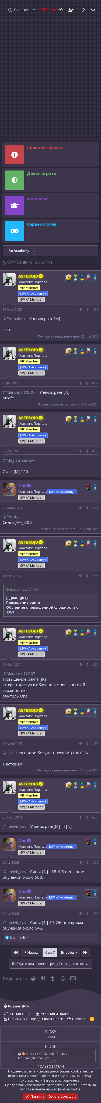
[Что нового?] (83, 9)
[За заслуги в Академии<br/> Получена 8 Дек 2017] (95, 277)
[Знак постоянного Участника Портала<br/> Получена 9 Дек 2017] (88, 277)
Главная (21, 9)
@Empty (11, 516)
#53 (95, 451)
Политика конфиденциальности (35, 1018)
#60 (95, 913)
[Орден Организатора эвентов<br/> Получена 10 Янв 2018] (82, 277)
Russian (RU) (18, 1006)
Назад (32, 952)
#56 (95, 664)
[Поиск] (93, 9)
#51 (95, 309)
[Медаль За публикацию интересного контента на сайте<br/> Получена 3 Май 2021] (75, 277)
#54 (95, 508)
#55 (95, 576)
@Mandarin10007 (19, 392)
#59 (95, 862)
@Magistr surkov (18, 460)
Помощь (79, 1018)
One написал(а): (19, 589)
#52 (95, 383)
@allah (9, 752)
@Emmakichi (14, 318)
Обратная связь (18, 1013)
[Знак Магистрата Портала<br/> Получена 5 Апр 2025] (69, 277)
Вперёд (68, 952)
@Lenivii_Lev (14, 826)
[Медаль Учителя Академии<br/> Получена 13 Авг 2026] (88, 487)
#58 (95, 817)
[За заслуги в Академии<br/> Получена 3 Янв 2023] (95, 487)
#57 (95, 743)
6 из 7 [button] (50, 952)
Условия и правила (57, 1013)
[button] (34, 9)
